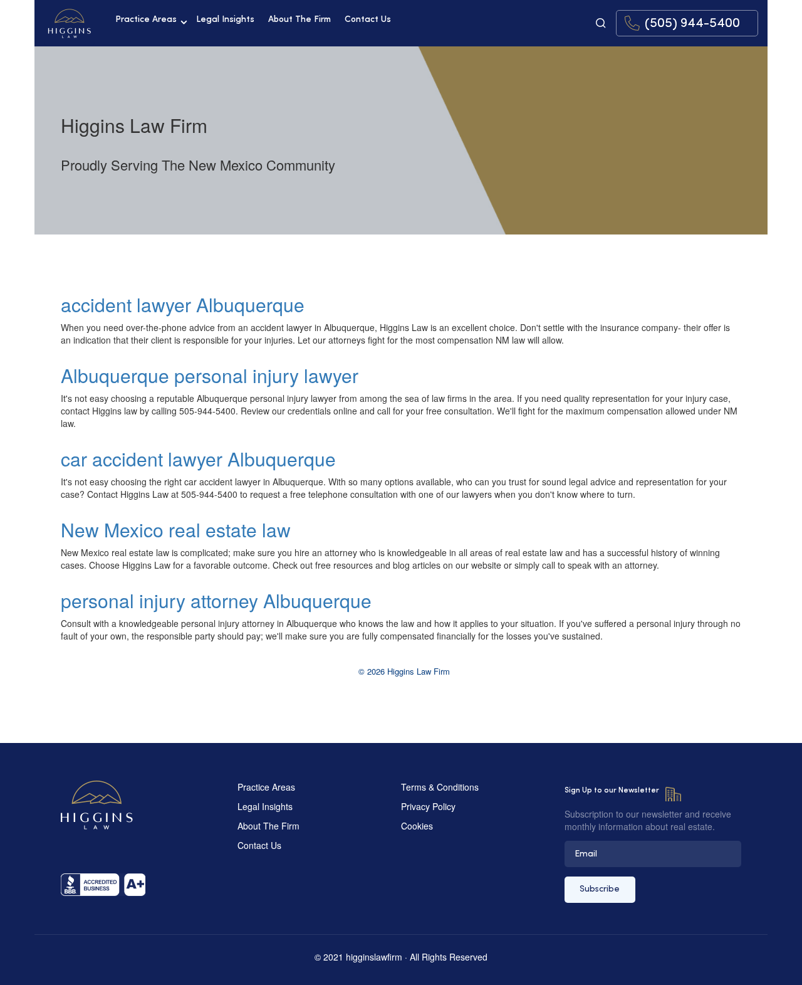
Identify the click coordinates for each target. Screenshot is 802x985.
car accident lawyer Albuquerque (198, 458)
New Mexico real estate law (176, 529)
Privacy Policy (428, 806)
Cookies (417, 825)
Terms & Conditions (440, 787)
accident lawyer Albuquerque (183, 304)
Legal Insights (225, 19)
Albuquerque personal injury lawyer (209, 375)
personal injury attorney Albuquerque (216, 600)
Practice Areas (146, 19)
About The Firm (299, 19)
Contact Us (368, 19)
